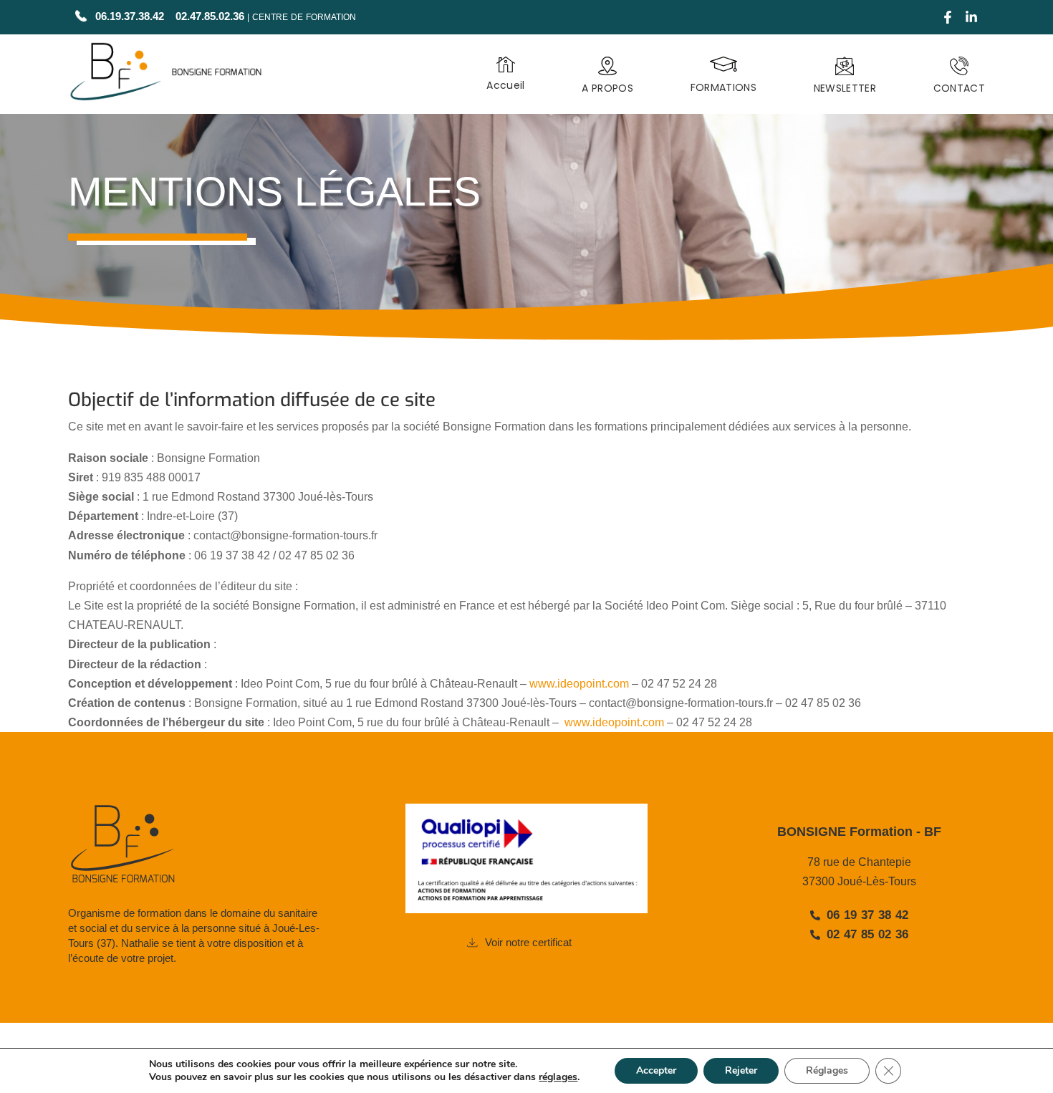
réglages (558, 1077)
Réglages (827, 1070)
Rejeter (741, 1070)
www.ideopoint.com (579, 684)
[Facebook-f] (947, 17)
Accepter (656, 1070)
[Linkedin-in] (971, 17)
